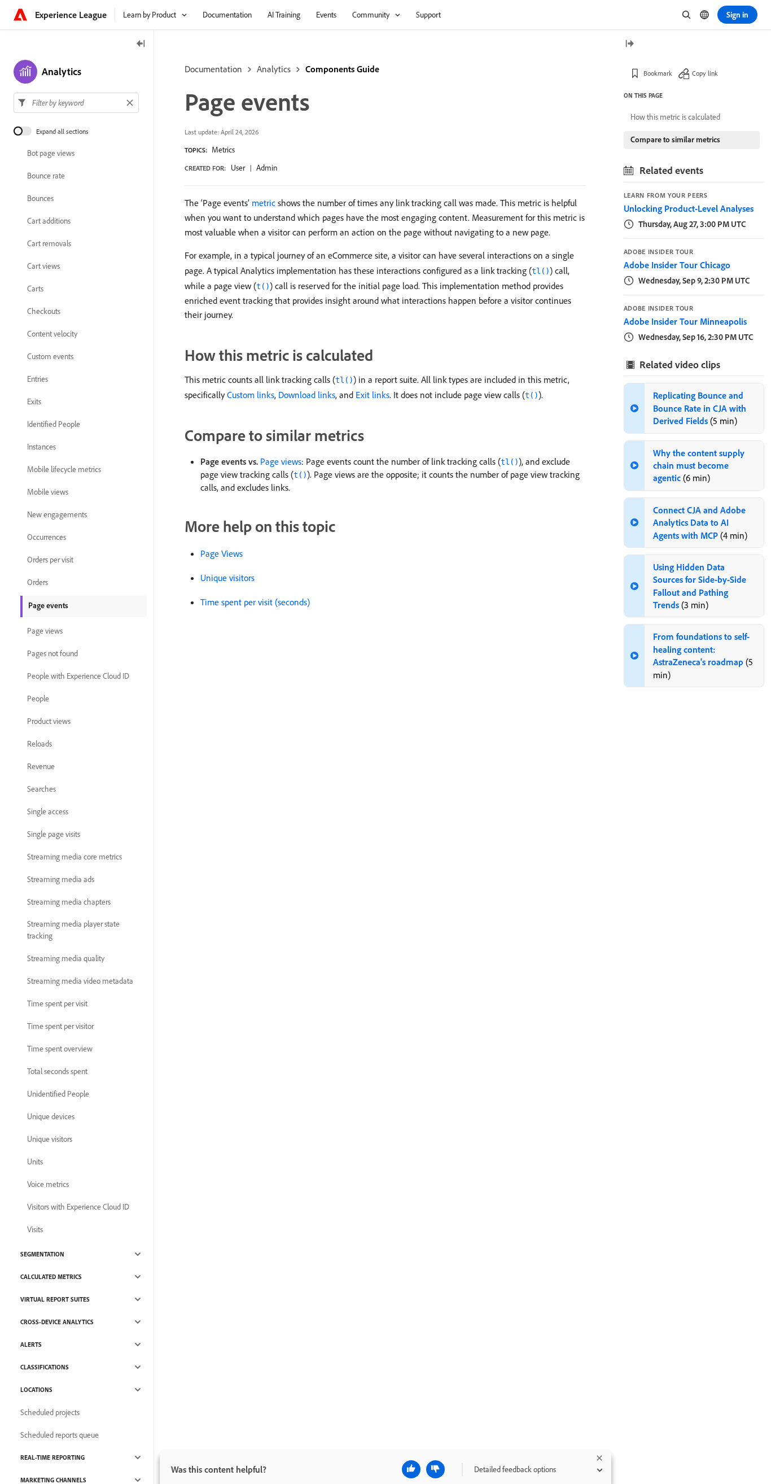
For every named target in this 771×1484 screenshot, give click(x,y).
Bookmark (657, 73)
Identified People (53, 424)
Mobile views (47, 492)
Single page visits (53, 834)
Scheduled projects (50, 1412)
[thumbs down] (435, 1469)
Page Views (221, 553)
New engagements (57, 514)
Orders (37, 582)
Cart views (43, 266)
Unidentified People (58, 1094)
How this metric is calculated (675, 117)
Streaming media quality (65, 958)
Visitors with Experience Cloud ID (78, 1207)
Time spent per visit (57, 1003)
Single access (47, 811)
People (38, 698)
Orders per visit (50, 560)
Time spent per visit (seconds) (255, 602)
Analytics (274, 69)
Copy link (705, 73)
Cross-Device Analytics (57, 1322)
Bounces (40, 198)
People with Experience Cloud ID (78, 676)
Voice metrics (48, 1184)
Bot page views (51, 153)
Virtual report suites (55, 1299)
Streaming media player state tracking (73, 930)
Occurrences (46, 537)
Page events (48, 605)
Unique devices (51, 1116)
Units (35, 1161)
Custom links (250, 394)
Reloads (39, 744)
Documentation (213, 69)
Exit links (372, 394)
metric (263, 202)
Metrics (223, 150)
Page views (280, 461)
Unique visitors (227, 577)
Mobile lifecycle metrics (64, 469)
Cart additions (49, 221)
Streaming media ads (60, 879)
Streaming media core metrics (74, 857)
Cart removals (49, 243)
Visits (35, 1229)
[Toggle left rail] (141, 44)
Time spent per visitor (60, 1026)
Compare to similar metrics (675, 139)
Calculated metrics (51, 1277)
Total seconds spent (57, 1071)
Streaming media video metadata (80, 981)
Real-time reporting (52, 1457)
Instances (41, 447)
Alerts (31, 1344)
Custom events (50, 356)
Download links (306, 394)
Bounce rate (46, 176)
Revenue (41, 766)
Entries (37, 379)
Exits (34, 401)
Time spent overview (60, 1049)
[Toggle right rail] (629, 44)
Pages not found (52, 653)
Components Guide (342, 69)
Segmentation (42, 1254)
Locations (36, 1390)
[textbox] (76, 103)
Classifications (44, 1367)
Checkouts (43, 311)
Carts (35, 288)
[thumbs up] (411, 1469)
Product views (49, 721)
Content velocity (52, 334)
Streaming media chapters (69, 902)
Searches (41, 789)
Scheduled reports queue (59, 1435)
